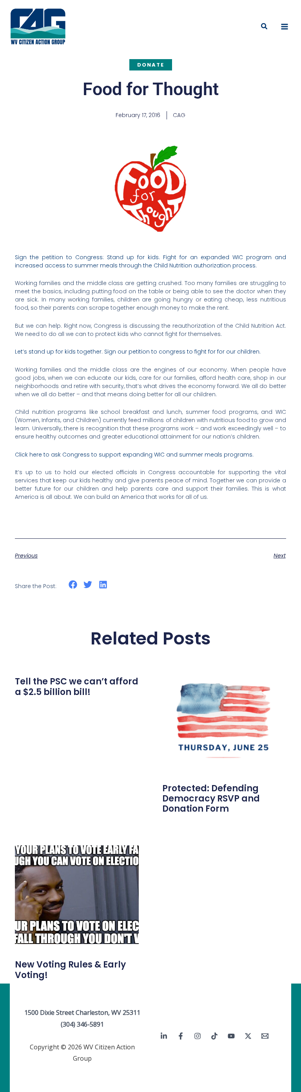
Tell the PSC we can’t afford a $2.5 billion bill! (76, 686)
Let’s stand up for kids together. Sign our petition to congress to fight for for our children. (138, 352)
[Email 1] (264, 1036)
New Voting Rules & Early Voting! (70, 969)
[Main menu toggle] (284, 26)
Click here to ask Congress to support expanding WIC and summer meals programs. (134, 454)
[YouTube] (231, 1036)
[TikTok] (214, 1036)
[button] (264, 27)
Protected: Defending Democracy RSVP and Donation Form (211, 798)
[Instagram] (197, 1036)
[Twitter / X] (248, 1036)
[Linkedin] (163, 1036)
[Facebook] (180, 1036)
